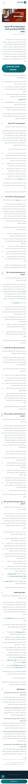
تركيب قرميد (8, 581)
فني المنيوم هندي (16, 665)
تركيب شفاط (18, 667)
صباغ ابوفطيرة (22, 99)
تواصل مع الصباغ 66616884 (13, 68)
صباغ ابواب (20, 179)
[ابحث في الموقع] (3, 776)
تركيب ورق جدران (19, 632)
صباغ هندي (16, 302)
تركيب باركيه (23, 576)
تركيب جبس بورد (15, 576)
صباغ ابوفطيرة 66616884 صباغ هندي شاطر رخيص (15, 762)
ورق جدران (20, 657)
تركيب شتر (13, 660)
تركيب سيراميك (12, 574)
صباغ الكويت (10, 618)
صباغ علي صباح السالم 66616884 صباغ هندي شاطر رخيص (13, 764)
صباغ (17, 200)
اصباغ (23, 757)
